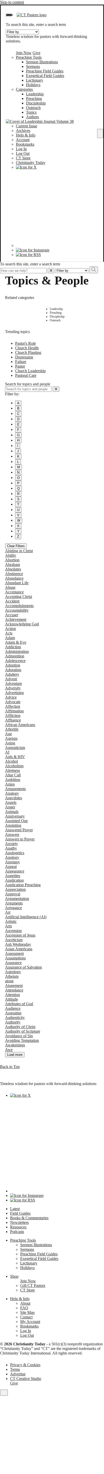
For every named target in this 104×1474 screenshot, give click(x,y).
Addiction (13, 647)
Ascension (13, 930)
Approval (12, 894)
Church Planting (28, 352)
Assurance (13, 962)
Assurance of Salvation (23, 967)
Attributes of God (19, 1004)
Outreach (33, 108)
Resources (18, 1227)
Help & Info (25, 135)
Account (23, 140)
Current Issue (26, 126)
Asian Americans (18, 949)
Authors (32, 117)
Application (14, 880)
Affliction (12, 715)
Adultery (12, 674)
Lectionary (34, 80)
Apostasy (12, 862)
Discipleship (36, 103)
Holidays (33, 85)
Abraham (12, 564)
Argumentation (17, 898)
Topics (31, 112)
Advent (11, 679)
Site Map (27, 1312)
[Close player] (4, 1393)
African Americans (20, 725)
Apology (12, 857)
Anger (10, 807)
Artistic (11, 921)
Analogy (12, 793)
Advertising (14, 692)
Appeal (11, 866)
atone (9, 981)
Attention (12, 994)
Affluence (13, 720)
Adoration (13, 670)
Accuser (11, 615)
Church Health (27, 348)
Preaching (34, 98)
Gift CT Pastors (32, 1285)
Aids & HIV (15, 757)
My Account (30, 1321)
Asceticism (13, 940)
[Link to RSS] (28, 254)
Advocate (12, 702)
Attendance (14, 990)
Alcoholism (14, 766)
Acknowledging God (22, 624)
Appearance (14, 871)
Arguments (14, 903)
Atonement (14, 985)
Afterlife (11, 729)
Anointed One (16, 821)
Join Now (24, 53)
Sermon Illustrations (42, 62)
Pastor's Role (25, 343)
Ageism (11, 738)
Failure (20, 361)
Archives (23, 130)
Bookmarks (25, 144)
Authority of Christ (20, 1027)
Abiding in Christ (19, 551)
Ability (10, 555)
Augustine (13, 1013)
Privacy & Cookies (25, 1365)
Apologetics (14, 853)
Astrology (13, 972)
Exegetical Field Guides (45, 75)
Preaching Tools (29, 57)
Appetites (12, 876)
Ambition (12, 779)
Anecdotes (13, 798)
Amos (10, 784)
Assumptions (15, 958)
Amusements (15, 789)
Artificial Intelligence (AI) (25, 917)
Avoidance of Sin (19, 1036)
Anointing (13, 825)
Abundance (14, 578)
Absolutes (13, 569)
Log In (21, 149)
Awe (9, 1049)
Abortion (12, 560)
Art (7, 912)
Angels (10, 802)
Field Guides (20, 1213)
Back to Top (10, 1066)
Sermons (33, 66)
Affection (12, 706)
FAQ (24, 1308)
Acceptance (14, 592)
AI (7, 752)
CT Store (23, 158)
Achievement (15, 619)
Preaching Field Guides (44, 71)
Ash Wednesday (18, 944)
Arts (8, 926)
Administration (17, 651)
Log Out (23, 153)
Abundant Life (17, 583)
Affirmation (14, 711)
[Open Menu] (9, 15)
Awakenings (15, 1045)
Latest (15, 1209)
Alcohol (11, 761)
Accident (12, 601)
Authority (12, 1022)
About (25, 1303)
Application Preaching (23, 885)
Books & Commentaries (29, 1218)
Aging (10, 743)
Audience (12, 1008)
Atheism (11, 976)
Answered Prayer (19, 830)
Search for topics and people (27, 384)
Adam (10, 638)
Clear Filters (16, 546)
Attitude (11, 999)
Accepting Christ (18, 596)
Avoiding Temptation (22, 1040)
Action (10, 628)
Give (36, 53)
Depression (24, 357)
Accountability (17, 610)
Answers (12, 834)
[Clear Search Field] (51, 270)
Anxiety (11, 843)
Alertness (12, 770)
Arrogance (13, 908)
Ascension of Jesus (20, 935)
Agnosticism (15, 747)
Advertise (17, 1374)
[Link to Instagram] (32, 250)
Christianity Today (30, 162)
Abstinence (14, 573)
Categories (24, 89)
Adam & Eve (15, 642)
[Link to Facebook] (54, 245)
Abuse (10, 587)
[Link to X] (26, 167)
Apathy (11, 848)
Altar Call (13, 775)
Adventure (13, 683)
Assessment (14, 953)
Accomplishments (19, 606)
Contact (26, 1317)
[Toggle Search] (100, 133)
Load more (14, 1055)
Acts (8, 633)
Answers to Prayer (20, 839)
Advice (11, 697)
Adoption (12, 665)
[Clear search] (56, 389)
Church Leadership (30, 371)
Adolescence (15, 660)
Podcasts (17, 1231)
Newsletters (19, 1222)
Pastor (20, 366)
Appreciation (15, 889)
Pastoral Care (25, 375)
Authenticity (15, 1017)
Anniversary (15, 816)
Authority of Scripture (22, 1031)
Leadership (35, 94)
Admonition (14, 656)
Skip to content (12, 2)
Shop (14, 1276)
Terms (15, 1369)
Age (8, 734)
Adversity (13, 688)
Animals (11, 811)
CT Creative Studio (25, 1378)
